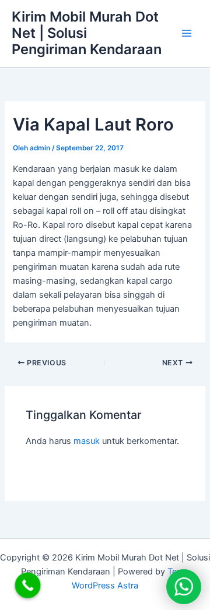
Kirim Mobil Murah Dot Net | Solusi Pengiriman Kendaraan (87, 33)
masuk (87, 441)
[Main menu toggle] (186, 33)
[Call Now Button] (28, 585)
